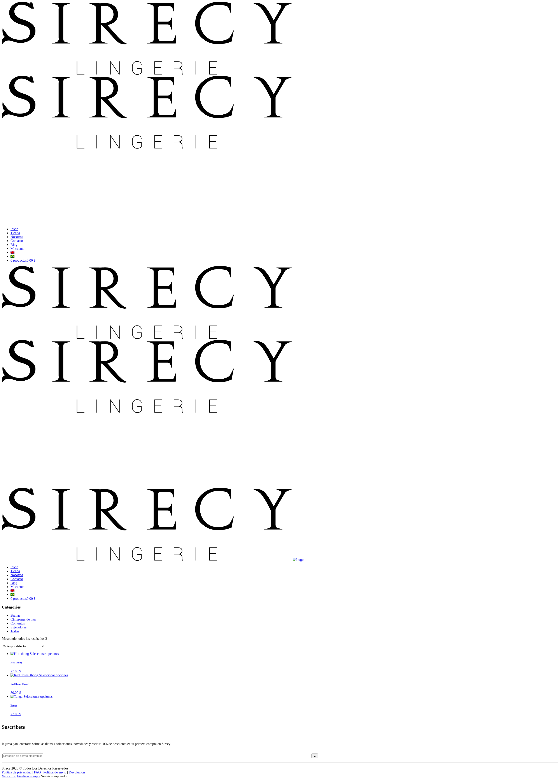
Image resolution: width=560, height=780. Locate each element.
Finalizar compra (28, 776)
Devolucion (77, 772)
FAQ (37, 772)
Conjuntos (17, 623)
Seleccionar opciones (44, 654)
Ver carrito (9, 776)
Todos (14, 631)
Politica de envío (54, 772)
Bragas (15, 615)
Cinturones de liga (23, 619)
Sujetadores (18, 627)
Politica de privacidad (17, 772)
